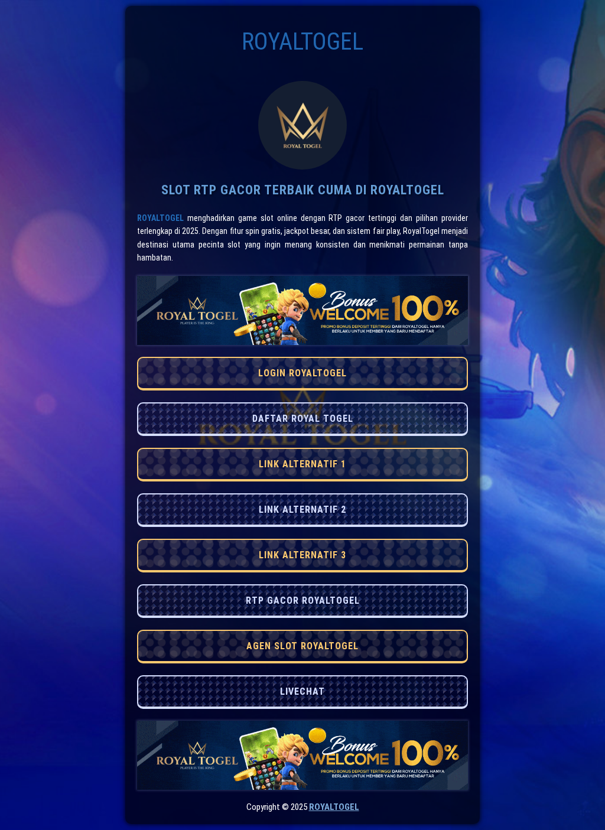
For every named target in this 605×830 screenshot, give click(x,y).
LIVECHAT (302, 691)
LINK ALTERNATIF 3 (302, 555)
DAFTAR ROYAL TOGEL (302, 418)
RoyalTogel (160, 218)
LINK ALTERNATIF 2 (302, 509)
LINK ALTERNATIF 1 (302, 464)
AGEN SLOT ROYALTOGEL (302, 646)
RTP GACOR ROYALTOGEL (303, 600)
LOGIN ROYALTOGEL (302, 373)
